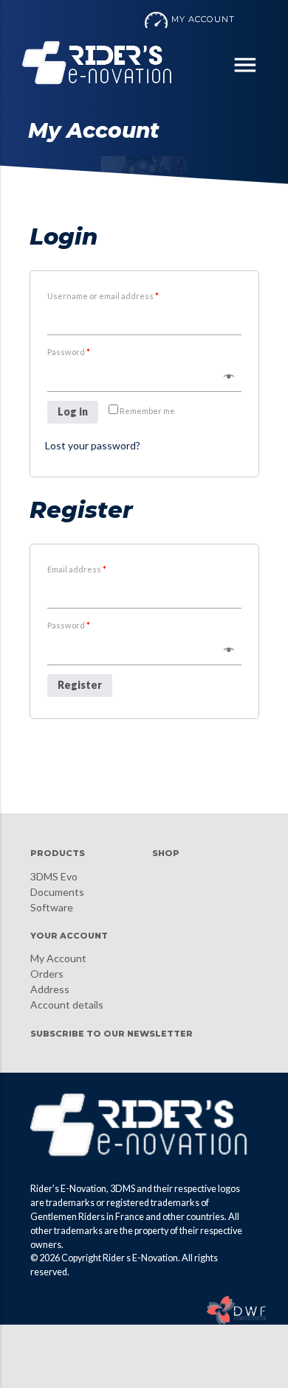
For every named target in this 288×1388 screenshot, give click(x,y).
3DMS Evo (54, 876)
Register (80, 685)
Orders (47, 973)
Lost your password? (92, 445)
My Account (58, 958)
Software (51, 907)
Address (49, 989)
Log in (73, 411)
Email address (76, 569)
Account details (66, 1004)
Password (68, 352)
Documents (57, 892)
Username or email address (103, 296)
